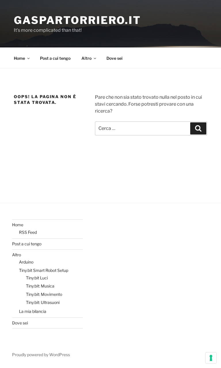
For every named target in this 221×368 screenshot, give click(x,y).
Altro (86, 58)
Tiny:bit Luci (37, 277)
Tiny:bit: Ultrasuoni (43, 302)
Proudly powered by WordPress (41, 354)
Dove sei (114, 58)
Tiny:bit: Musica (40, 285)
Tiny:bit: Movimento (44, 294)
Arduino (26, 261)
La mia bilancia (32, 311)
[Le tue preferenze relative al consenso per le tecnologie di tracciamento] (210, 357)
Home (19, 58)
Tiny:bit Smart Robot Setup (43, 270)
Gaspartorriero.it (77, 20)
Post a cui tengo (55, 58)
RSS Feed (28, 232)
